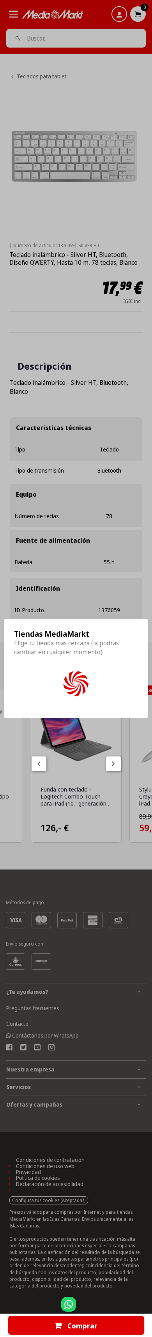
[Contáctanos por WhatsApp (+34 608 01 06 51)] (144, 1308)
